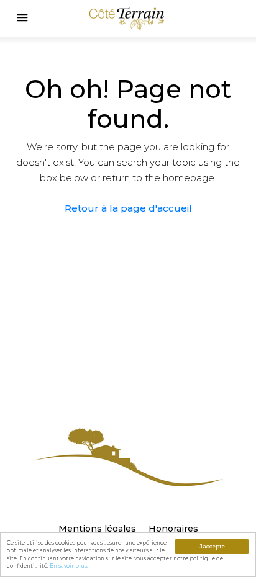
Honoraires (173, 528)
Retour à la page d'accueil (128, 208)
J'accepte (212, 546)
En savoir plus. (69, 566)
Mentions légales (97, 528)
